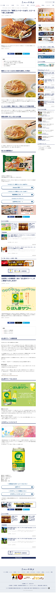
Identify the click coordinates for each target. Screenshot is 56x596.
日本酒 (13, 5)
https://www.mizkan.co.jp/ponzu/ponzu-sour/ (9, 375)
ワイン (18, 5)
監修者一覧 (45, 585)
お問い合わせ (31, 583)
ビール (7, 5)
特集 (53, 5)
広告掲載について (25, 583)
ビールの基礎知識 (41, 149)
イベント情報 (2, 5)
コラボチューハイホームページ (17, 494)
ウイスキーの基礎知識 (46, 146)
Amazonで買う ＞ (18, 187)
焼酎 (28, 5)
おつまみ (37, 5)
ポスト (19, 53)
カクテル (3, 283)
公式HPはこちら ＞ (18, 201)
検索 (53, 2)
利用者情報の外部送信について (23, 585)
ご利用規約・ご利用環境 (13, 585)
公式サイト (17, 487)
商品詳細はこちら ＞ (17, 194)
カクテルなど (33, 5)
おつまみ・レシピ (8, 15)
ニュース (48, 5)
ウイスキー (23, 5)
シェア (12, 53)
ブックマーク (27, 53)
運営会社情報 (40, 585)
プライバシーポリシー (33, 585)
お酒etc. (43, 5)
